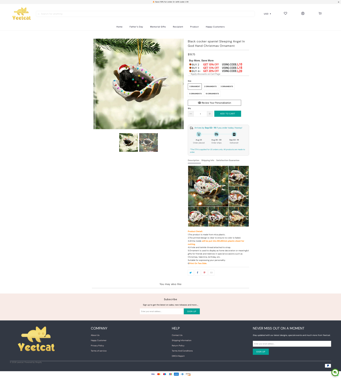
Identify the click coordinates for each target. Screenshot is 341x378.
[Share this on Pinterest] (204, 273)
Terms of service (99, 350)
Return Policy (178, 345)
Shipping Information (181, 340)
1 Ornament (194, 86)
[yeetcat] (21, 13)
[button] (178, 27)
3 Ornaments (227, 86)
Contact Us (177, 335)
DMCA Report (178, 356)
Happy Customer (99, 340)
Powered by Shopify (33, 362)
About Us (95, 335)
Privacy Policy (97, 345)
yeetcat (20, 362)
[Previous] (94, 84)
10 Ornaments (212, 94)
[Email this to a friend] (211, 273)
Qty (189, 108)
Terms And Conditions (182, 350)
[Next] (183, 84)
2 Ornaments (210, 86)
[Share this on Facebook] (197, 273)
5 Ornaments (195, 94)
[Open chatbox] (335, 372)
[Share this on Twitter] (191, 273)
